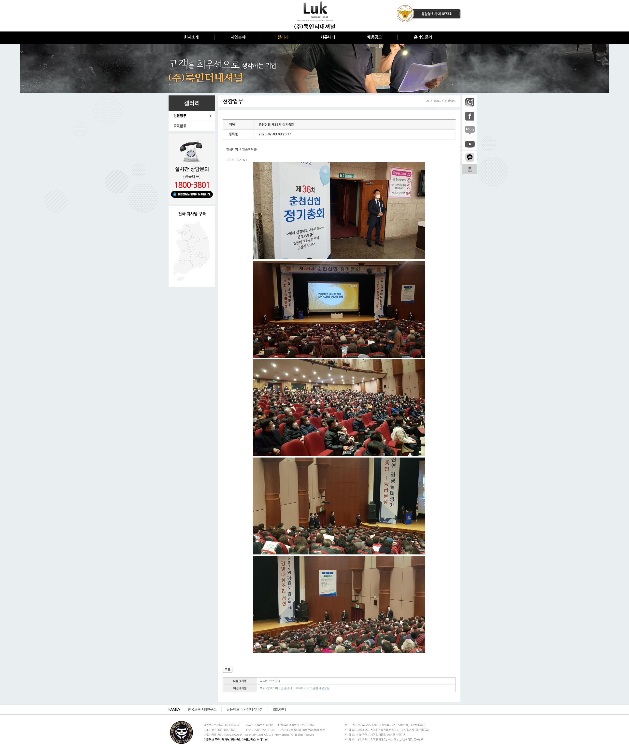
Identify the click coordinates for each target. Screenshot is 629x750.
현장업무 (179, 116)
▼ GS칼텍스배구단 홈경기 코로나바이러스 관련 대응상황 (294, 688)
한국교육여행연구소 (202, 709)
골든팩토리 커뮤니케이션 (245, 709)
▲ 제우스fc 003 (270, 681)
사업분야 (238, 37)
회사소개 (191, 37)
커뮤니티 (327, 37)
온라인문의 (423, 37)
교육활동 (179, 126)
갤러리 (282, 37)
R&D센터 (279, 709)
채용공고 (374, 37)
